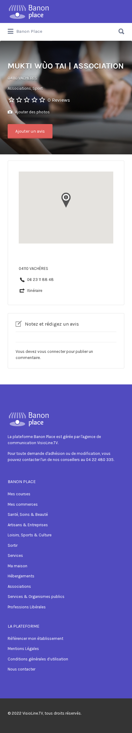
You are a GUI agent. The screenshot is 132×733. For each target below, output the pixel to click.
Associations (19, 586)
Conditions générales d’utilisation (38, 659)
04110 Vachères (22, 78)
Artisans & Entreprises (28, 525)
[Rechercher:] (66, 29)
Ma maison (17, 566)
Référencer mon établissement (35, 638)
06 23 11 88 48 (40, 279)
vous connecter (51, 351)
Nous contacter (21, 669)
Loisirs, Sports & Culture (30, 535)
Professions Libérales (27, 607)
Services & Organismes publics (36, 596)
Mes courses (19, 494)
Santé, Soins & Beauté (28, 514)
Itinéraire (34, 290)
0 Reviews (59, 100)
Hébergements (21, 576)
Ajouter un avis (30, 131)
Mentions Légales (23, 648)
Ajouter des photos (32, 112)
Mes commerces (23, 504)
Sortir (12, 545)
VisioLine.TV (32, 713)
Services (15, 555)
